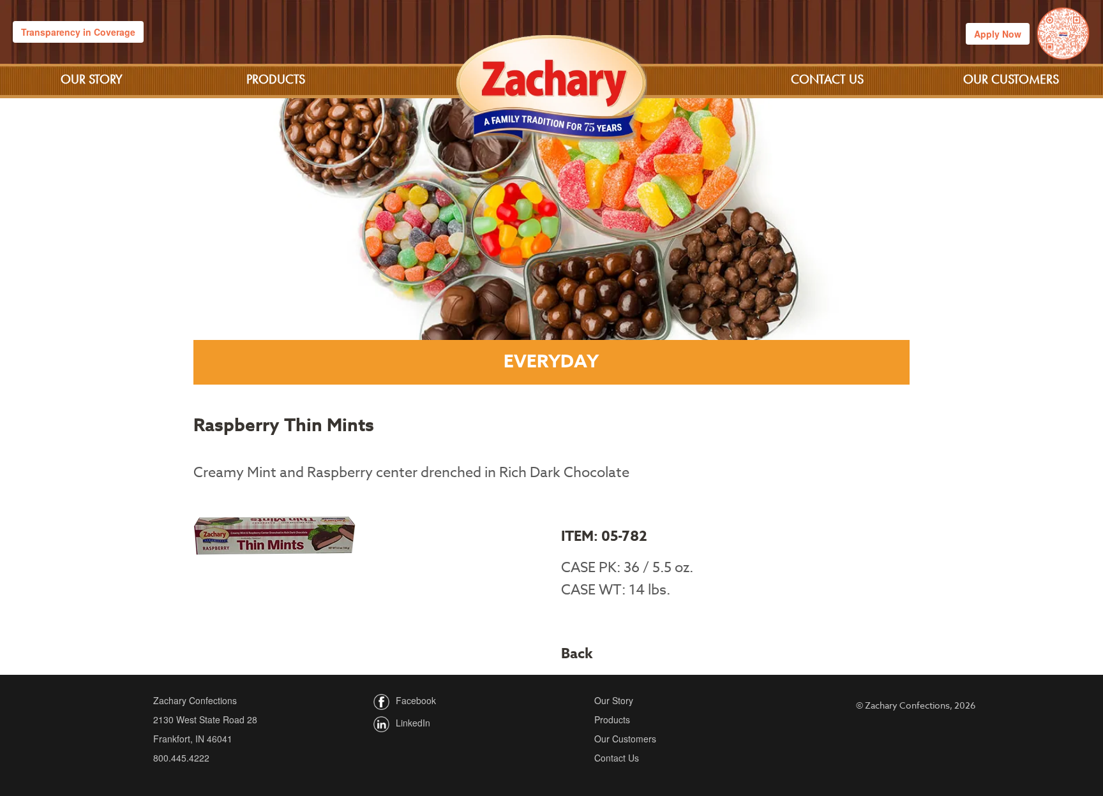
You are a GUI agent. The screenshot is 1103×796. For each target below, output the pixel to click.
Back (577, 654)
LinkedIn (413, 722)
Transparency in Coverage (78, 32)
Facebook (416, 700)
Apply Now (997, 33)
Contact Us (827, 79)
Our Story (92, 79)
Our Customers (1011, 79)
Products (275, 79)
